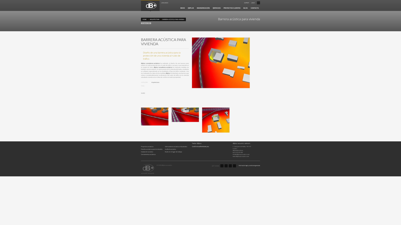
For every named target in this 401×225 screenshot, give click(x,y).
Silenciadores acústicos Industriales (176, 147)
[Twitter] (226, 165)
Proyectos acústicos (147, 147)
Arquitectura (155, 82)
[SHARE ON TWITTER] (142, 96)
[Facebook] (221, 165)
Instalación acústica (147, 152)
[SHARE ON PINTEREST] (153, 96)
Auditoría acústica (170, 149)
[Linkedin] (230, 165)
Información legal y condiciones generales (249, 165)
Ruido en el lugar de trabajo (173, 152)
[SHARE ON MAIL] (157, 96)
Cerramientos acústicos (148, 154)
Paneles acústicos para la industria (151, 149)
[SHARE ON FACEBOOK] (146, 96)
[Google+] (234, 165)
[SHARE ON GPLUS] (149, 96)
